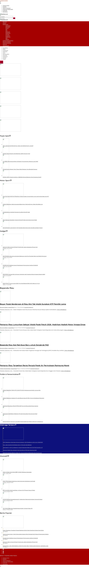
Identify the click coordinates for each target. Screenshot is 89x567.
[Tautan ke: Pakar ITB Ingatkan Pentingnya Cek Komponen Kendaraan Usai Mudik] (6, 480)
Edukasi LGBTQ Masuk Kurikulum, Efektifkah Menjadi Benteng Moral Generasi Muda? (22, 177)
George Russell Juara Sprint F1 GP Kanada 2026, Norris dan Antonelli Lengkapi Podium (23, 227)
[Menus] (0, 2)
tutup (2, 61)
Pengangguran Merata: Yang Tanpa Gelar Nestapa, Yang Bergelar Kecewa (20, 169)
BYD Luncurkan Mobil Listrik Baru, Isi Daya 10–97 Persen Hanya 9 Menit (19, 490)
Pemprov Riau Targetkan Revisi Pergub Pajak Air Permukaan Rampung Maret (34, 365)
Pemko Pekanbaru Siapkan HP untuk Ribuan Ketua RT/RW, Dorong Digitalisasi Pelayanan (23, 398)
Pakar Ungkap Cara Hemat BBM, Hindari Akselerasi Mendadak (17, 472)
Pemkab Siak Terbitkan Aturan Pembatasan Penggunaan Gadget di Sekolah (20, 265)
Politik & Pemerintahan (5, 368)
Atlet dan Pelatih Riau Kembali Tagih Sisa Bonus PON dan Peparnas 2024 (20, 450)
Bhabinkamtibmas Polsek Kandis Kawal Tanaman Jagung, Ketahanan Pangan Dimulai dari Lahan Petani (24, 76)
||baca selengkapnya (61, 309)
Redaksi (4, 559)
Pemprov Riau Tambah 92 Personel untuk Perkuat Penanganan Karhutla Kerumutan (19, 104)
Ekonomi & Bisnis (4, 307)
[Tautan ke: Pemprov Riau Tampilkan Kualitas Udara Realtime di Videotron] (10, 131)
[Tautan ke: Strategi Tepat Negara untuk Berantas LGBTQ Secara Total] (6, 152)
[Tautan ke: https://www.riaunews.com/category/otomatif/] (8, 456)
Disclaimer (5, 564)
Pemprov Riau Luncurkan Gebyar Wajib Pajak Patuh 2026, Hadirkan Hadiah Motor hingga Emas (42, 324)
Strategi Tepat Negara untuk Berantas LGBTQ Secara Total (16, 153)
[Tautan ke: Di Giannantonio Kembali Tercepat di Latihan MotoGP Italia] (6, 210)
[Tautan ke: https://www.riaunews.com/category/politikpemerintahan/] (19, 374)
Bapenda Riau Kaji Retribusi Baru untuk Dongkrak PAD (24, 345)
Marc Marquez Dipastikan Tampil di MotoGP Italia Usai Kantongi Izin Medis (20, 220)
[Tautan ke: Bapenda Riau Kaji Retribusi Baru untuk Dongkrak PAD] (5, 341)
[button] (14, 18)
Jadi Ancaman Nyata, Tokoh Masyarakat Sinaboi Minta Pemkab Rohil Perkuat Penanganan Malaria (25, 534)
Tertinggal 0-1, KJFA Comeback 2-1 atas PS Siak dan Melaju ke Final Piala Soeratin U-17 (23, 447)
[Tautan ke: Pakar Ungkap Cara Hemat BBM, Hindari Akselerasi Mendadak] (13, 470)
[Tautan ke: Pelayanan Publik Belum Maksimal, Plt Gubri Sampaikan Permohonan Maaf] (6, 412)
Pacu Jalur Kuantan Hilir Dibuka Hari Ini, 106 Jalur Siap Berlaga (17, 445)
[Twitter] (3, 550)
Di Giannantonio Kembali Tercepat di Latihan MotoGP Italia (16, 212)
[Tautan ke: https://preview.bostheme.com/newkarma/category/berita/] (7, 231)
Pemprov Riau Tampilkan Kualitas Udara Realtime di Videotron (14, 132)
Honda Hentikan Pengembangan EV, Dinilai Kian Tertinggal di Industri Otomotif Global (22, 499)
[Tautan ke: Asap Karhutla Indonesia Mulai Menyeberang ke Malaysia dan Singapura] (10, 89)
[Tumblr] (3, 552)
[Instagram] (3, 553)
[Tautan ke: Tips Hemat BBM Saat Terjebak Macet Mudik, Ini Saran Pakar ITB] (6, 507)
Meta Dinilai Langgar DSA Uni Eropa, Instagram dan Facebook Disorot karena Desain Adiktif (24, 274)
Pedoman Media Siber (8, 561)
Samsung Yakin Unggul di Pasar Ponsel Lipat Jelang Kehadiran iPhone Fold (20, 247)
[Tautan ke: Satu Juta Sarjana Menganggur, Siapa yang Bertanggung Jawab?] (6, 144)
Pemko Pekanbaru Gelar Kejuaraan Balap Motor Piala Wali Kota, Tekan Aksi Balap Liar (23, 204)
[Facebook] (3, 549)
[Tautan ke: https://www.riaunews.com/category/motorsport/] (11, 180)
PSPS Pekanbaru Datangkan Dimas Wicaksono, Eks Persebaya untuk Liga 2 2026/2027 (23, 442)
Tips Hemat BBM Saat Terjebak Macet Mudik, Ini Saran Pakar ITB (17, 508)
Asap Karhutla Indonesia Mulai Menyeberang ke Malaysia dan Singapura (16, 90)
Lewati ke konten (4, 0)
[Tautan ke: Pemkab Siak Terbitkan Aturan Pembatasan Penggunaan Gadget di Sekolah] (6, 264)
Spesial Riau (11, 307)
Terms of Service (6, 560)
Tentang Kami (6, 557)
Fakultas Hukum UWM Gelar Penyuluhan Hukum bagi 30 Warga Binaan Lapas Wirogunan (20, 118)
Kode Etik (5, 562)
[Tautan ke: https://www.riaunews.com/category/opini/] (10, 136)
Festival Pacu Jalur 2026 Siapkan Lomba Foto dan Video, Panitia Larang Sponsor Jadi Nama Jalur (25, 545)
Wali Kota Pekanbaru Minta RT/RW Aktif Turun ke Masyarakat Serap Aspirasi (20, 406)
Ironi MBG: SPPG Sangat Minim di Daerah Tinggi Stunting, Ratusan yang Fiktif (20, 161)
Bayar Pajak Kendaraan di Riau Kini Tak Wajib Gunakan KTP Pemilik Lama (33, 304)
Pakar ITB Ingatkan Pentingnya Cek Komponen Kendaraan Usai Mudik (19, 481)
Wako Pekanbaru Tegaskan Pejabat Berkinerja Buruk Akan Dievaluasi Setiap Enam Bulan (23, 530)
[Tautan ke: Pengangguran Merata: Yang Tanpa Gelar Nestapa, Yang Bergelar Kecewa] (6, 168)
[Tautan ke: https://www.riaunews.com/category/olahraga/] (15, 425)
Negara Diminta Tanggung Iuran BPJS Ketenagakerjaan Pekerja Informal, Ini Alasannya (23, 421)
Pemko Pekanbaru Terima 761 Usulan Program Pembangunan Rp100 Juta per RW (21, 390)
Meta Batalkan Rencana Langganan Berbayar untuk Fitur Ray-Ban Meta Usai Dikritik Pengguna (24, 256)
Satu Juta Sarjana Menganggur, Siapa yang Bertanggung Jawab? (18, 145)
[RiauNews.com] (4, 14)
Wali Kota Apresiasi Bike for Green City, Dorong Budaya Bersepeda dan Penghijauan (22, 452)
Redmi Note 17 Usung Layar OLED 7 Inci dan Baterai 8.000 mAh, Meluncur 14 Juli (21, 283)
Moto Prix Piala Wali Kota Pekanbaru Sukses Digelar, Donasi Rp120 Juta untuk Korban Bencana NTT (26, 196)
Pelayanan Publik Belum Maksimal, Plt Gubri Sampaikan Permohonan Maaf (20, 413)
